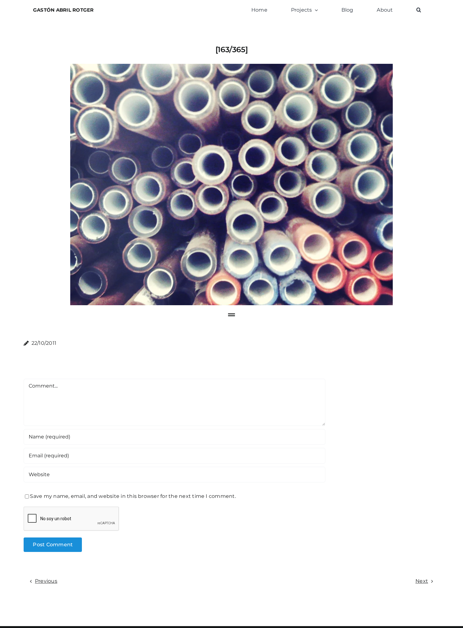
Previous (46, 581)
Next (421, 581)
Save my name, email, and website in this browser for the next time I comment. (133, 496)
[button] (418, 10)
